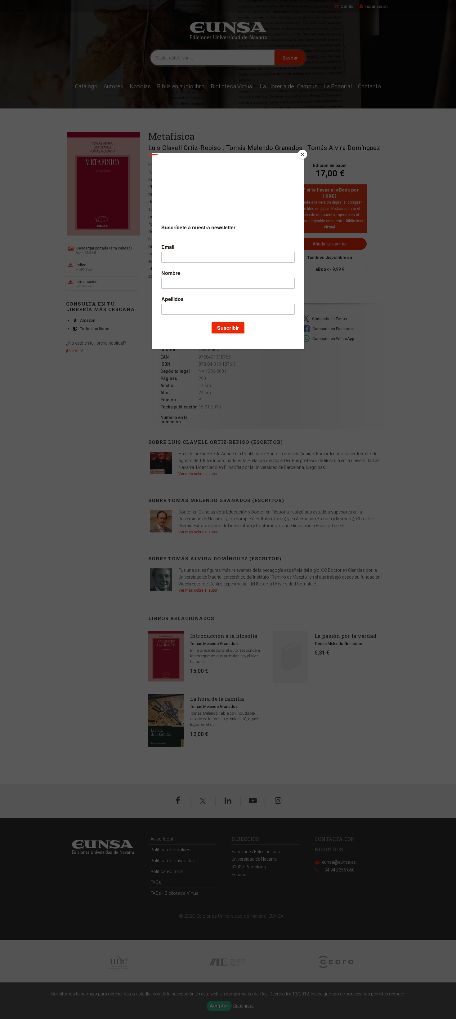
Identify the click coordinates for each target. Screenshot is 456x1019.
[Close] (302, 154)
